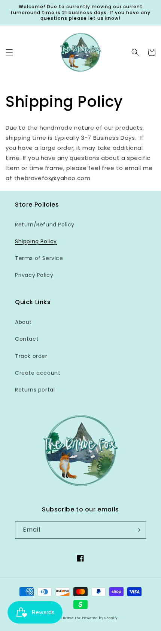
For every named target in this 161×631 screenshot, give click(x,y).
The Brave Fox (68, 618)
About (23, 322)
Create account (37, 373)
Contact (27, 339)
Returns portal (35, 389)
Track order (31, 356)
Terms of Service (39, 258)
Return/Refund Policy (45, 224)
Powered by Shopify (100, 618)
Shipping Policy (36, 241)
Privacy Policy (34, 275)
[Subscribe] (137, 530)
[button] (9, 52)
